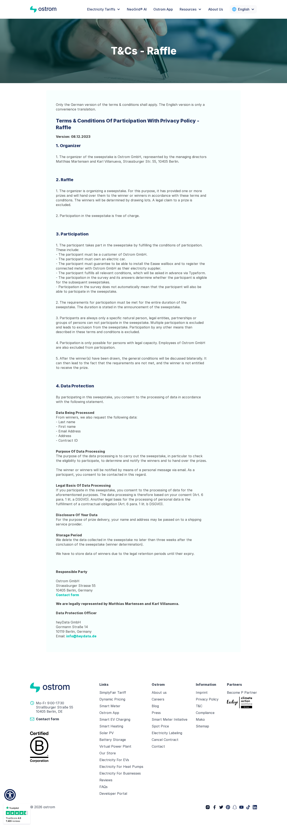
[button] (103, 9)
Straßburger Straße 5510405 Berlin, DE (54, 709)
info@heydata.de (81, 636)
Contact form (67, 595)
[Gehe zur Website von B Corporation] (62, 747)
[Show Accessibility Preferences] (10, 795)
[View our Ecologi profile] (239, 702)
